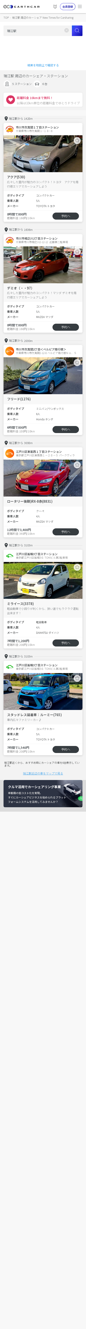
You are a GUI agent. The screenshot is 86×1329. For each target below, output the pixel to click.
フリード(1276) (19, 399)
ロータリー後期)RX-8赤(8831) (29, 501)
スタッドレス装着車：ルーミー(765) (34, 714)
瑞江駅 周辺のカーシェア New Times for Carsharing (42, 17)
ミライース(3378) (20, 603)
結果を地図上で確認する (43, 65)
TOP (6, 17)
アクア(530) (16, 177)
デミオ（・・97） (20, 288)
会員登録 (67, 6)
